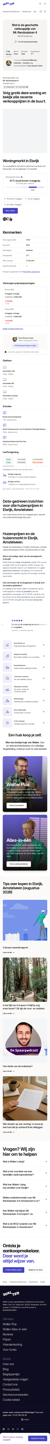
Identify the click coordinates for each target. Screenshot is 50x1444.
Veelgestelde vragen (15, 1379)
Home (5, 1282)
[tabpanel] (25, 477)
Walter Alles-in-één (15, 1329)
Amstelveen (26, 12)
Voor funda (9, 1349)
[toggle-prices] (15, 42)
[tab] (8, 461)
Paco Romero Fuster (35, 66)
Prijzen (7, 1339)
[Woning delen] (40, 11)
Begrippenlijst (11, 1374)
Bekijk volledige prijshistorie (13, 329)
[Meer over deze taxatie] (27, 87)
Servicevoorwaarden (15, 1394)
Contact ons (10, 1384)
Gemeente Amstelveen (11, 12)
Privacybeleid (11, 1389)
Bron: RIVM (7, 489)
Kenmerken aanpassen (31, 272)
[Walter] (8, 3)
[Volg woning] (45, 11)
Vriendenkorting (12, 1344)
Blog (5, 1369)
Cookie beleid (11, 1399)
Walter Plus (10, 1324)
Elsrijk (36, 12)
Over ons (8, 1364)
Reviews (8, 1334)
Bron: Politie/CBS (18, 489)
